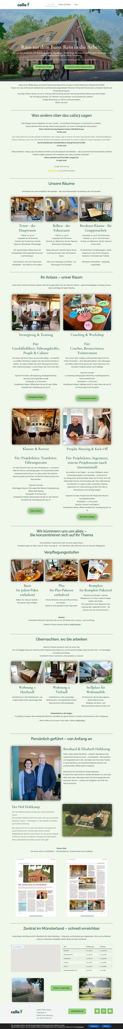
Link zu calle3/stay (77, 720)
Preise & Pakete (65, 4)
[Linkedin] (97, 1011)
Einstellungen (80, 1027)
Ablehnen (106, 1026)
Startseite (51, 4)
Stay (76, 4)
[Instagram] (103, 1011)
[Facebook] (110, 1011)
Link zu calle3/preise (72, 624)
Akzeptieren (93, 1026)
